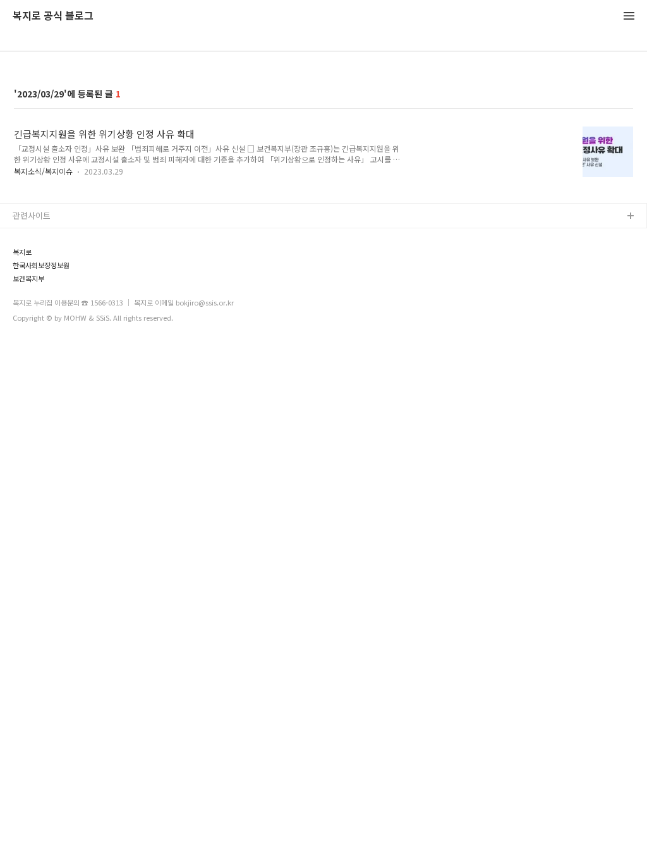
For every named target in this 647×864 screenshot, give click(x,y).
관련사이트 (32, 215)
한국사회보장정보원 (41, 265)
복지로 (22, 252)
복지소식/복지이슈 (43, 171)
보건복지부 (28, 279)
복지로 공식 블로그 (53, 16)
